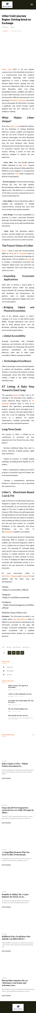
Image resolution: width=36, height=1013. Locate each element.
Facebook (9, 667)
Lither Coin (6, 69)
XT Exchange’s (21, 100)
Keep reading (6, 778)
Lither (25, 165)
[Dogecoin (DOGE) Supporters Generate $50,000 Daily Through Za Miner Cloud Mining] (18, 793)
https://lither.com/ (18, 612)
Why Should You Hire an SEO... (18, 715)
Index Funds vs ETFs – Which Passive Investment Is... (15, 764)
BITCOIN (9, 647)
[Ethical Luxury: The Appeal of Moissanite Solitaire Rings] (4, 687)
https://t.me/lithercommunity (16, 597)
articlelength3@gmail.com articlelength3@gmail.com (20, 718)
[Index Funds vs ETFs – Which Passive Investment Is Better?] (18, 749)
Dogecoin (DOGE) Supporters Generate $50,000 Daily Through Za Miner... (18, 810)
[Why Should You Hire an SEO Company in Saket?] (4, 717)
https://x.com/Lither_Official (15, 589)
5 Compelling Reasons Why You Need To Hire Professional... (15, 853)
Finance (12, 27)
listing (11, 100)
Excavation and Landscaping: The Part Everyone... (21, 701)
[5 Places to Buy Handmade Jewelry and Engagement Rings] (4, 695)
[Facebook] (9, 653)
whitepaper (8, 532)
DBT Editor (10, 696)
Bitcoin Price (26, 647)
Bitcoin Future (17, 647)
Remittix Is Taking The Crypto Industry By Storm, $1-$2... (15, 895)
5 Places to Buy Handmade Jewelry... (20, 694)
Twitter (7, 576)
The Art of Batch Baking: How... (18, 709)
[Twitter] (14, 653)
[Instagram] (4, 671)
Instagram (9, 670)
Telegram (13, 576)
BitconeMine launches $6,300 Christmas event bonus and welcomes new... (15, 982)
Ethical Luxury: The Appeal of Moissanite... (18, 686)
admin (5, 31)
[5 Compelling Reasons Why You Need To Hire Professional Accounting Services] (18, 837)
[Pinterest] (18, 653)
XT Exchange (22, 253)
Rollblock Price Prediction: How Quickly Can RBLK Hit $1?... (16, 937)
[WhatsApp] (22, 653)
